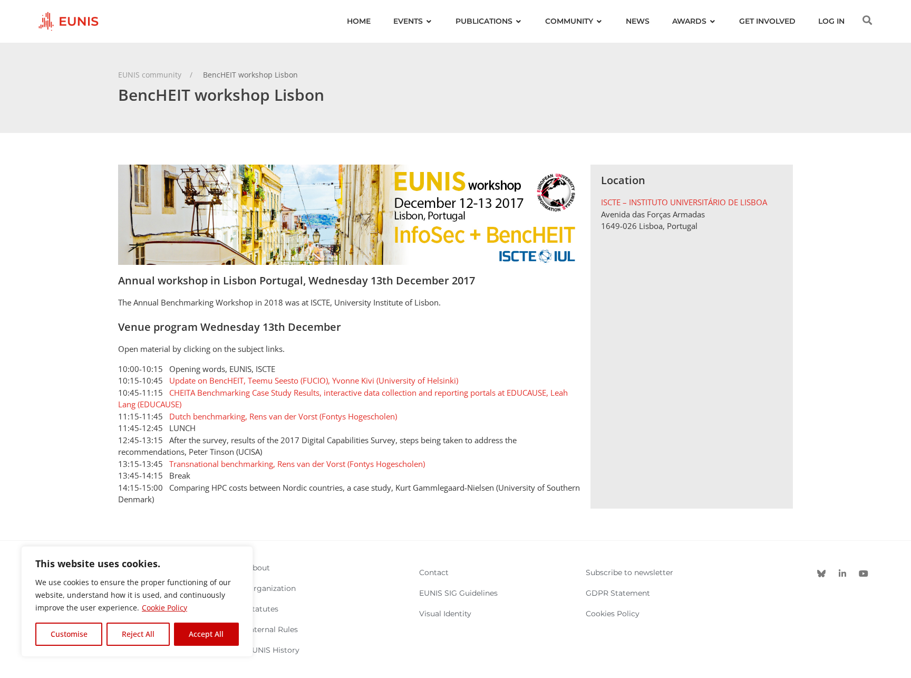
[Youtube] (863, 573)
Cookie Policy (164, 608)
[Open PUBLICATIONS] (518, 21)
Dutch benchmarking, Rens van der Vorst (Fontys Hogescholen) (283, 416)
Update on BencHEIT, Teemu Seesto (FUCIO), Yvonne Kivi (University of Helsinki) (313, 380)
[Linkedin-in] (842, 573)
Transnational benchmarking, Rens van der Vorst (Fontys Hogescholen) (297, 464)
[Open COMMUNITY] (599, 21)
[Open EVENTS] (429, 21)
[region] (137, 601)
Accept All (206, 634)
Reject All (138, 634)
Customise (69, 634)
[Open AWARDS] (712, 21)
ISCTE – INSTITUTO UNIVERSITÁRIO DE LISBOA (684, 202)
